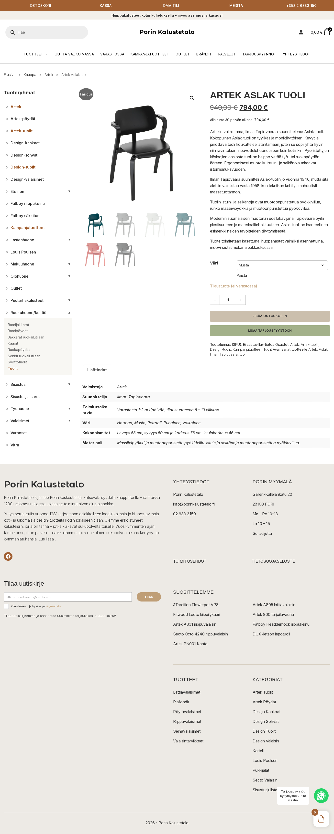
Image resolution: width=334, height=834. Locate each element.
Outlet (183, 54)
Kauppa (30, 75)
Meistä (236, 5)
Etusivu (9, 75)
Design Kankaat (266, 711)
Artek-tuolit (309, 344)
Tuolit (267, 349)
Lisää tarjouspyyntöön (270, 330)
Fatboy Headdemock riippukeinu (281, 624)
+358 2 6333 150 (301, 5)
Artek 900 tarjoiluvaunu (273, 614)
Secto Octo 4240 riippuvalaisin (200, 634)
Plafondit (181, 701)
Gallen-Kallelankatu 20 (272, 494)
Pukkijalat (261, 770)
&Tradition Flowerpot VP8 (196, 604)
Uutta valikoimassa (74, 54)
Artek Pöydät (264, 701)
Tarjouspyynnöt (259, 54)
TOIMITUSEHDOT (189, 561)
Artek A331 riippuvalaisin (194, 624)
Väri (214, 263)
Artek (49, 75)
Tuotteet (34, 54)
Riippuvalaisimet (187, 721)
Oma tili (171, 5)
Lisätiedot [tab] (97, 369)
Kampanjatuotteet (150, 54)
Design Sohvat (266, 721)
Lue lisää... (47, 539)
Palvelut (227, 54)
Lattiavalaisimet (186, 692)
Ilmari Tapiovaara (224, 354)
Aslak (323, 349)
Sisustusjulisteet (267, 789)
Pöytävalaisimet (187, 711)
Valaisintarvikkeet (188, 741)
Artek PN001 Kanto (190, 643)
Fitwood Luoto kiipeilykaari (196, 614)
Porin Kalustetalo (167, 31)
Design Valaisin (266, 741)
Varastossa (112, 54)
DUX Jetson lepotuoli (271, 634)
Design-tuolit (220, 349)
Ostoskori (40, 5)
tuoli (243, 354)
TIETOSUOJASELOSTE (273, 561)
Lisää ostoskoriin (270, 316)
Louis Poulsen (265, 760)
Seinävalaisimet (186, 731)
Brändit (204, 54)
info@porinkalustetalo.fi (194, 504)
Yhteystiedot (297, 54)
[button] (192, 98)
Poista (242, 275)
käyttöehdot (53, 606)
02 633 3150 (184, 513)
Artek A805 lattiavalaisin (274, 604)
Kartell (258, 750)
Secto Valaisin (265, 780)
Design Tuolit (264, 731)
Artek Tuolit (263, 692)
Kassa (106, 5)
